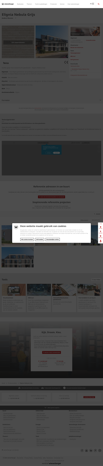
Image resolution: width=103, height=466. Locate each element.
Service (62, 4)
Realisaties (20, 4)
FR (90, 4)
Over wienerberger (73, 4)
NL (93, 4)
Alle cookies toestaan (27, 239)
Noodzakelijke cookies (52, 239)
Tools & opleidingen (41, 4)
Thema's (29, 4)
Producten (53, 4)
